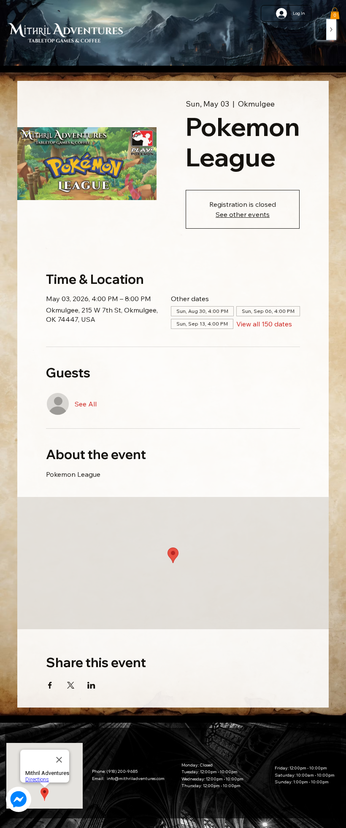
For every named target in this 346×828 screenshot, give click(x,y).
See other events (243, 214)
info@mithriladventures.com (136, 778)
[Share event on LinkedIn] (91, 685)
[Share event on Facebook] (50, 685)
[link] (335, 13)
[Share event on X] (71, 685)
